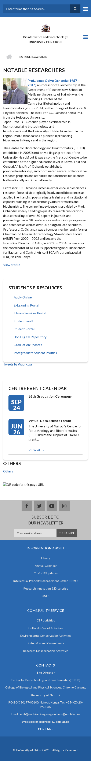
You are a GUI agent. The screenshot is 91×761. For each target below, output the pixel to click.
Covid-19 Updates (46, 573)
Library (45, 558)
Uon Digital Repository (30, 337)
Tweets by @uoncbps (18, 364)
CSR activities (46, 620)
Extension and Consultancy (46, 643)
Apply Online (23, 297)
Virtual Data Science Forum (50, 421)
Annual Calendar (46, 565)
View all (35, 450)
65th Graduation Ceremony (50, 396)
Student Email (23, 321)
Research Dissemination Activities (45, 651)
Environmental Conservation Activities (45, 635)
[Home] (45, 27)
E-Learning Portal (26, 305)
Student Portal (24, 329)
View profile (11, 265)
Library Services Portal (30, 313)
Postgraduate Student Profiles (35, 353)
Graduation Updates (28, 345)
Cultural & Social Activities (45, 628)
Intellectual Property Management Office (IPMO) (46, 581)
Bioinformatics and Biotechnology (45, 37)
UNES (46, 596)
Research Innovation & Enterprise (45, 588)
